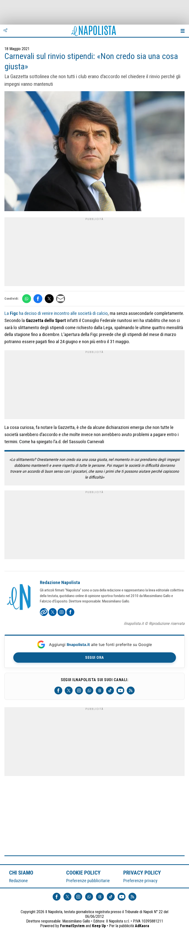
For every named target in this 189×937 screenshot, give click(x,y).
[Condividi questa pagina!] (5, 31)
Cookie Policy (83, 872)
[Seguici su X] (69, 690)
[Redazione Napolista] (19, 597)
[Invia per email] (60, 298)
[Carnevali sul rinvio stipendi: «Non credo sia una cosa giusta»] (94, 151)
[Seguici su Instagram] (79, 690)
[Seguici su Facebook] (58, 690)
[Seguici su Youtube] (120, 690)
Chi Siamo (21, 872)
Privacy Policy (142, 872)
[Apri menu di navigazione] (182, 31)
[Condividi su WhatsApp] (26, 298)
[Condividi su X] (49, 298)
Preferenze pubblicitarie (88, 880)
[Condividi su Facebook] (37, 298)
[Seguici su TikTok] (110, 690)
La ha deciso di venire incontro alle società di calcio (56, 313)
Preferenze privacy (140, 880)
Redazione (18, 880)
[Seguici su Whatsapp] (89, 690)
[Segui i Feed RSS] (131, 690)
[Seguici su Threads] (100, 690)
